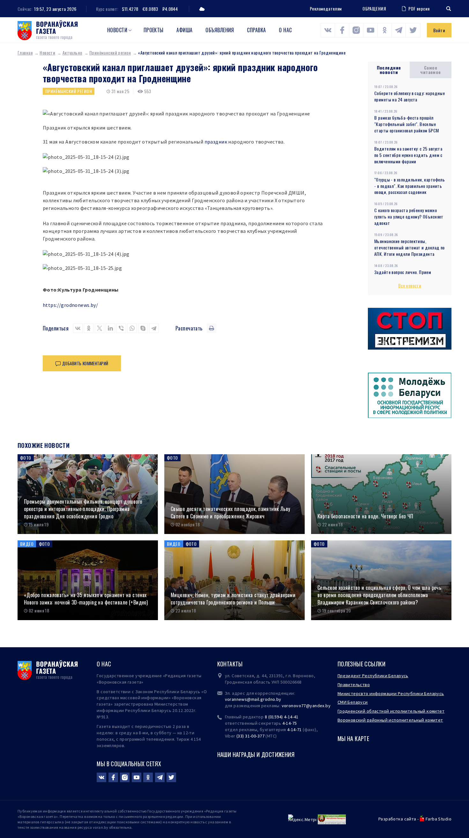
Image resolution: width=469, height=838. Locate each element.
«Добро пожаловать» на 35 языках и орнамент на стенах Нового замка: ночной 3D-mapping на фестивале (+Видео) (86, 598)
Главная (25, 52)
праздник (216, 141)
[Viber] (121, 328)
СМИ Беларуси (353, 702)
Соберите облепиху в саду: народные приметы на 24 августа (409, 96)
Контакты (230, 664)
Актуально (72, 52)
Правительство (354, 684)
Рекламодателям (326, 8)
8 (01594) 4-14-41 (282, 717)
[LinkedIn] (110, 328)
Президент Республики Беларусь (373, 676)
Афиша (184, 30)
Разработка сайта (397, 819)
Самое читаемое (430, 69)
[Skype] (143, 328)
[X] (99, 328)
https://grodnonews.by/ (70, 305)
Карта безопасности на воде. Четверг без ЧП (365, 516)
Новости (117, 30)
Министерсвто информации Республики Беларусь (391, 693)
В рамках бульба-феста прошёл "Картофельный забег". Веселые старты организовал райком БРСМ (406, 124)
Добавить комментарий (85, 363)
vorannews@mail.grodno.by (253, 699)
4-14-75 (289, 723)
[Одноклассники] (88, 328)
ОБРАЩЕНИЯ (374, 8)
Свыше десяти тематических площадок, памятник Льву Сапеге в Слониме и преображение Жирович (230, 512)
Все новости (409, 285)
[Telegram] (154, 328)
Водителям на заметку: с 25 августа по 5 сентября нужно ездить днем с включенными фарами (408, 155)
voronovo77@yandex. (304, 705)
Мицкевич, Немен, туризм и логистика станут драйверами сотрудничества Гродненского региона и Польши (233, 598)
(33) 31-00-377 (250, 736)
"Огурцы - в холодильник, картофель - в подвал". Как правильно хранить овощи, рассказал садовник (409, 186)
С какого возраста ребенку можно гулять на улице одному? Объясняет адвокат (408, 216)
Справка (256, 30)
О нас (285, 30)
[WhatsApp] (132, 328)
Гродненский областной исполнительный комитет (391, 711)
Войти (439, 30)
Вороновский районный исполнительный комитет (390, 720)
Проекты (154, 30)
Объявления (219, 30)
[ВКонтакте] (78, 328)
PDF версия (418, 8)
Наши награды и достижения (256, 754)
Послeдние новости (389, 69)
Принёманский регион (110, 52)
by (328, 705)
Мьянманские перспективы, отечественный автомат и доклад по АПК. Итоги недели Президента (409, 247)
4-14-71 (294, 729)
